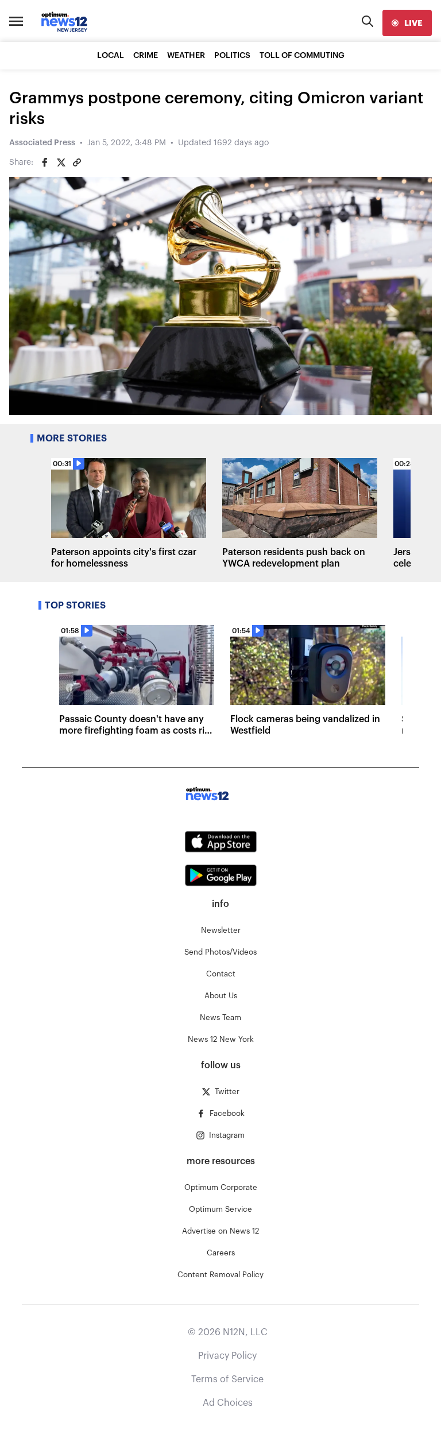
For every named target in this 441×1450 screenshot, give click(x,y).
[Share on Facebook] (44, 162)
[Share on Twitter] (60, 162)
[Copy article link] (77, 162)
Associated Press (42, 143)
